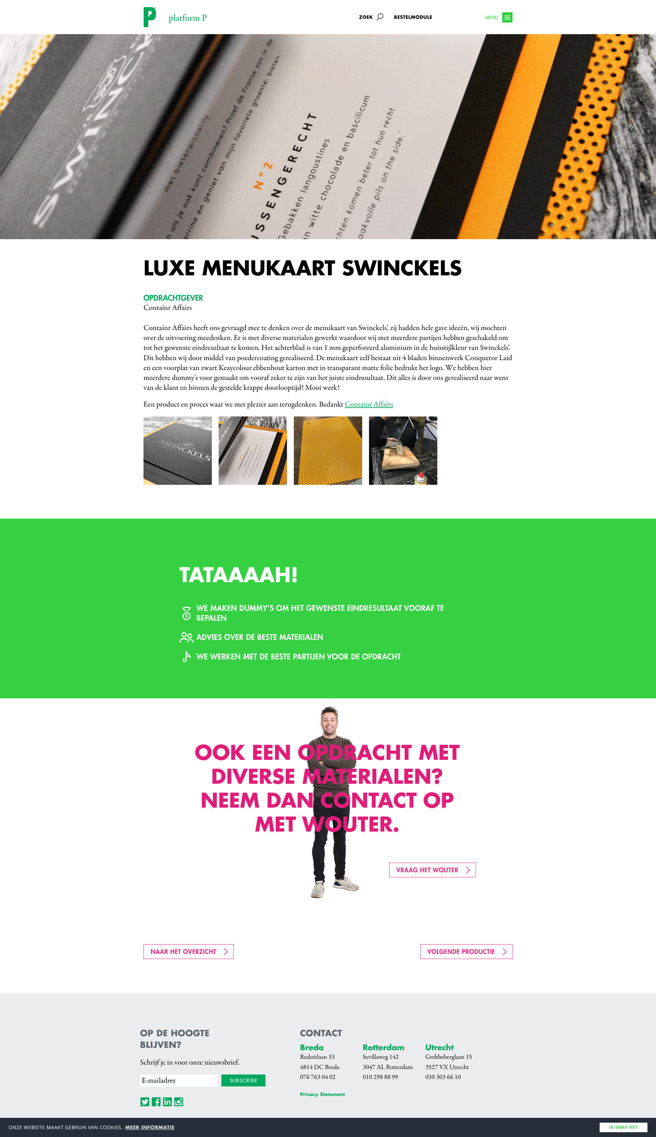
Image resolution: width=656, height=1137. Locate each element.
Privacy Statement (322, 1094)
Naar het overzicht (183, 951)
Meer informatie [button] (150, 1127)
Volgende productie (461, 951)
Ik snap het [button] (623, 1127)
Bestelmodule (413, 17)
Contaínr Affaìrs (369, 404)
